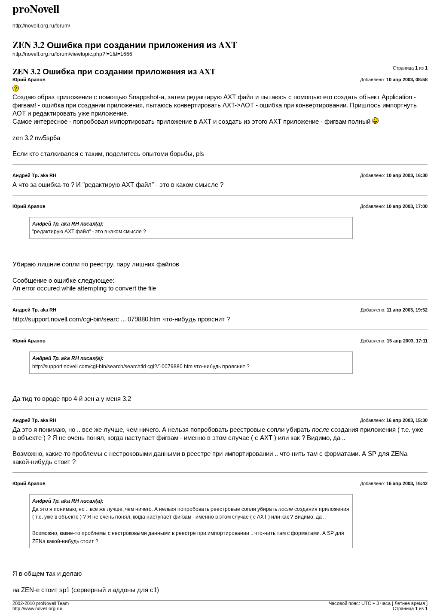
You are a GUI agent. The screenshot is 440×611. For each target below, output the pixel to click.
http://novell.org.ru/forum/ (41, 26)
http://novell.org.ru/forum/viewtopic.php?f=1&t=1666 (72, 54)
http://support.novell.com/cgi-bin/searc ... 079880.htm (86, 319)
